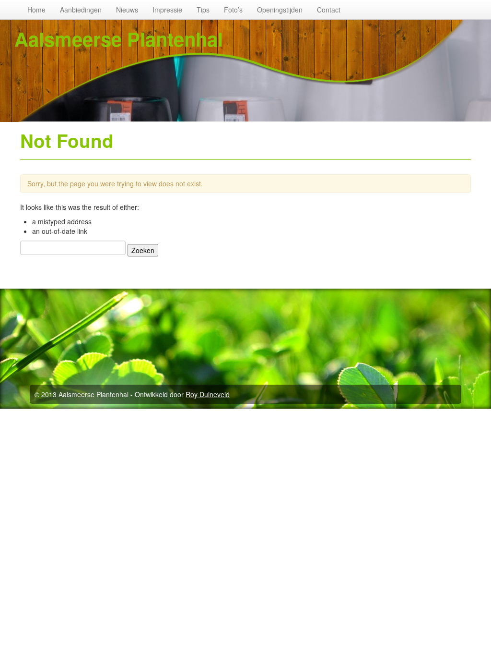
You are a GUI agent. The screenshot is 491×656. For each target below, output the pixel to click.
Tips (203, 9)
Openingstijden (280, 9)
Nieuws (127, 9)
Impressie (167, 9)
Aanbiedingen (81, 9)
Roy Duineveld (208, 394)
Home (36, 9)
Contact (328, 9)
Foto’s (233, 9)
